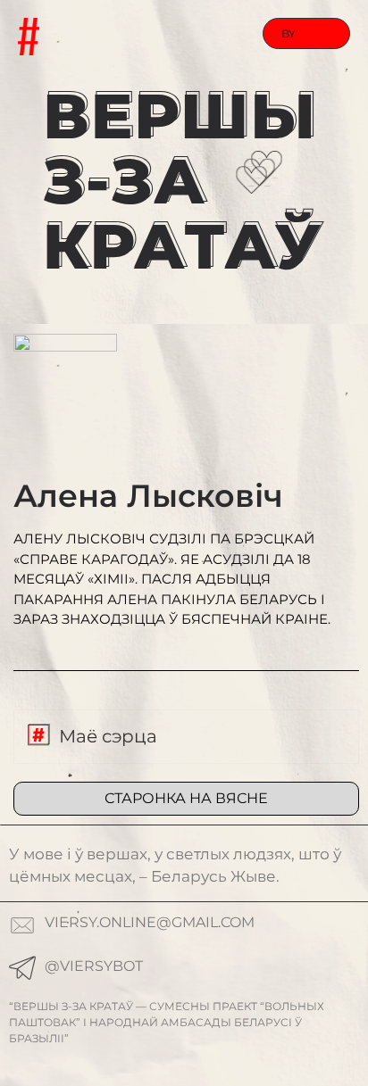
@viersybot (94, 966)
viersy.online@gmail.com (150, 922)
